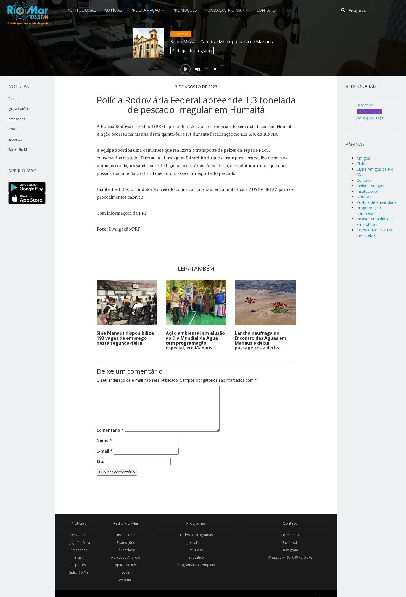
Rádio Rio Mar (19, 149)
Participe (192, 50)
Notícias (113, 10)
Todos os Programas (196, 534)
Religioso (196, 550)
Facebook (290, 542)
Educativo (196, 557)
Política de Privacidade (377, 202)
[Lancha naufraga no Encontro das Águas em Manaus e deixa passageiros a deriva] (265, 302)
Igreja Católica (19, 108)
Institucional (81, 10)
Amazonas (16, 119)
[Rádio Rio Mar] (27, 7)
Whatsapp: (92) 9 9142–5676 (290, 557)
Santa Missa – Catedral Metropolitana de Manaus (221, 42)
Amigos (363, 158)
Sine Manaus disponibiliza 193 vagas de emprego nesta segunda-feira (125, 338)
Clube (362, 163)
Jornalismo (196, 542)
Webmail (126, 579)
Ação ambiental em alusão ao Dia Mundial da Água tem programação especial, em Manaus (195, 340)
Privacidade (126, 550)
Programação (145, 10)
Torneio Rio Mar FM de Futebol (375, 232)
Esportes (15, 139)
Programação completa (369, 210)
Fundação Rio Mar (225, 10)
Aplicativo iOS (125, 565)
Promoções (184, 10)
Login (126, 572)
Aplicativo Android (125, 557)
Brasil (12, 129)
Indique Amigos (370, 185)
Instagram (290, 550)
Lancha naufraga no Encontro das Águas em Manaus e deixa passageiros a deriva (260, 340)
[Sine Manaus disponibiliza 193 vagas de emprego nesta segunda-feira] (127, 302)
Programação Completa (196, 565)
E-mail (104, 451)
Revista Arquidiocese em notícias (375, 221)
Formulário (290, 534)
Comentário (110, 430)
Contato (265, 10)
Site (100, 461)
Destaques (16, 98)
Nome (104, 440)
